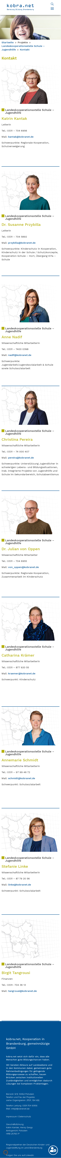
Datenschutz (24, 1117)
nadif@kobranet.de (19, 355)
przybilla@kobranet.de (22, 242)
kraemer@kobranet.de (21, 673)
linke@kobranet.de (19, 884)
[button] (5, 1152)
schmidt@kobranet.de (21, 778)
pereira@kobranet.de (21, 457)
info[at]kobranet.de (20, 1109)
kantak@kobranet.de (20, 136)
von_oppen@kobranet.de (23, 567)
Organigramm (19, 1100)
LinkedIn (29, 1155)
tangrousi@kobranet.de (22, 990)
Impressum (11, 1117)
